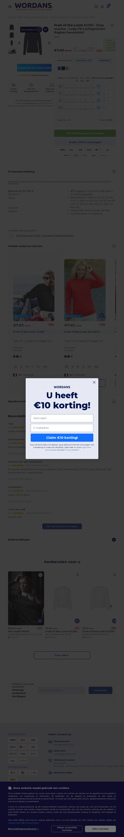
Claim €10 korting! (62, 438)
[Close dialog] (94, 382)
